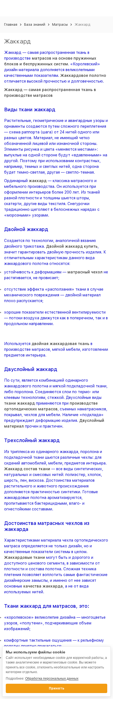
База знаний (34, 24)
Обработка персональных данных (51, 678)
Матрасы (60, 24)
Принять (56, 688)
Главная (10, 24)
